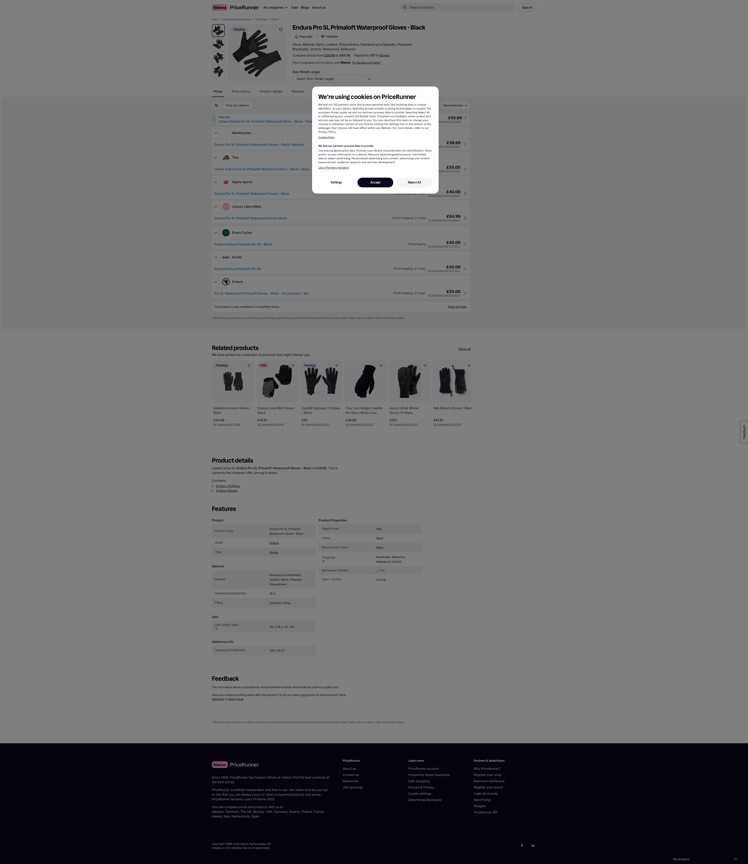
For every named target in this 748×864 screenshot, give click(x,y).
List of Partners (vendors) (333, 167)
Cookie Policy (326, 137)
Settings (336, 182)
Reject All (414, 182)
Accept (375, 182)
